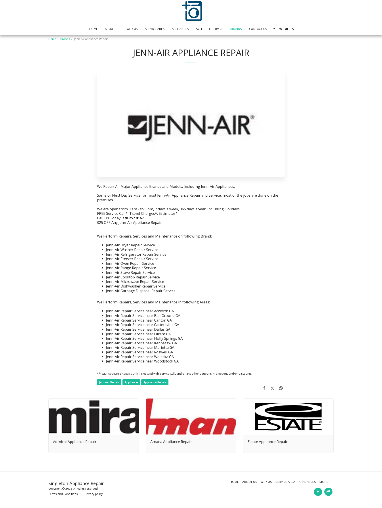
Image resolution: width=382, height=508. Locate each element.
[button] (274, 28)
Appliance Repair (154, 382)
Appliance (131, 382)
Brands (65, 39)
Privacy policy (94, 494)
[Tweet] (272, 388)
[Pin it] (281, 388)
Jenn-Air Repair (109, 382)
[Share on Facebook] (264, 388)
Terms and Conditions (63, 494)
